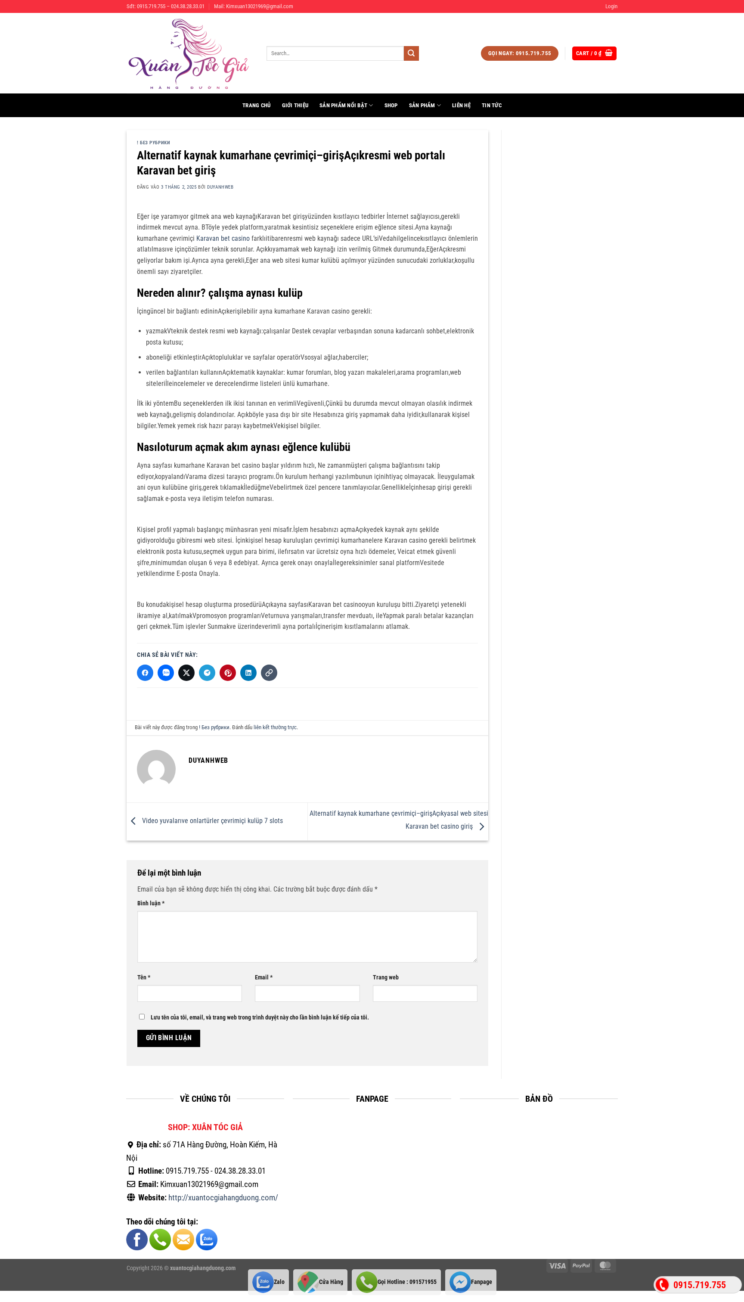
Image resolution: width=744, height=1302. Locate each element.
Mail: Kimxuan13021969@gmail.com (253, 6)
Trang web (386, 977)
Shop (391, 105)
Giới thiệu (295, 105)
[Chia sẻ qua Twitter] (186, 673)
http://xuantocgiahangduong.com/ (223, 1198)
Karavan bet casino (223, 238)
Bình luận (150, 903)
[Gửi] (411, 53)
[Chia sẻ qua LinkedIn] (248, 673)
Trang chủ (256, 105)
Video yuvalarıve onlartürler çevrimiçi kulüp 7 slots (211, 821)
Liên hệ (461, 105)
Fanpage (481, 1282)
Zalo (279, 1282)
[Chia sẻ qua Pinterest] (228, 673)
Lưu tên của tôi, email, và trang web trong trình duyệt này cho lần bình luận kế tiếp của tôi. (260, 1017)
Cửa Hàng (331, 1282)
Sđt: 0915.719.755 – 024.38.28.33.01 (166, 6)
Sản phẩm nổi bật (343, 105)
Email (264, 977)
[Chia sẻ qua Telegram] (207, 673)
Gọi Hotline (407, 1282)
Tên (143, 977)
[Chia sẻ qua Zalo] (166, 673)
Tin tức (492, 105)
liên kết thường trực (275, 727)
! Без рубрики (153, 143)
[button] (611, 6)
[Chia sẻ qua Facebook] (145, 673)
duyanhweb (220, 187)
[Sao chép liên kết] (269, 673)
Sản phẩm (422, 105)
